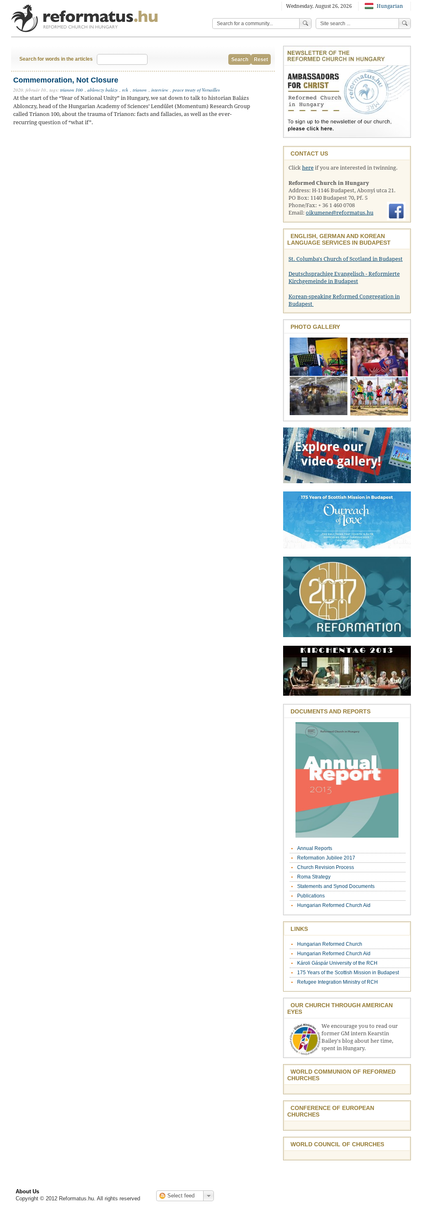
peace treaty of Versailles (196, 90)
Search (239, 59)
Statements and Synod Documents (336, 886)
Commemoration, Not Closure (65, 80)
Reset (261, 59)
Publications (311, 896)
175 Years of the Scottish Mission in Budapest (348, 972)
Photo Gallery (315, 327)
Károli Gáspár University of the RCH (337, 963)
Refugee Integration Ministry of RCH (337, 982)
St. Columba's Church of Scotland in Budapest (345, 259)
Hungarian (389, 6)
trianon (140, 90)
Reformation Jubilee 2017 (326, 858)
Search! (405, 23)
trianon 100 (71, 90)
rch (125, 90)
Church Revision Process (325, 867)
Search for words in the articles (56, 59)
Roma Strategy (314, 877)
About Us (27, 1191)
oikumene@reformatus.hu (339, 213)
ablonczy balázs (102, 90)
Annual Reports (314, 848)
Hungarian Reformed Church (329, 944)
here (308, 168)
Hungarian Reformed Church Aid (333, 905)
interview (159, 90)
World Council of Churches (337, 1144)
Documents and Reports (330, 711)
